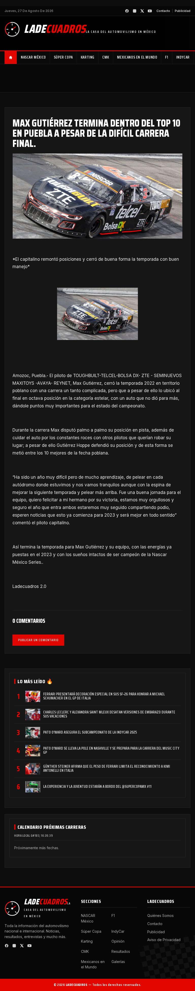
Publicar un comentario (38, 640)
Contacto (163, 11)
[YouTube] (150, 11)
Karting (87, 57)
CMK (105, 57)
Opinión (117, 941)
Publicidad (182, 11)
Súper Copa (63, 57)
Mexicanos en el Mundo (137, 57)
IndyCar (183, 57)
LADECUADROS (77, 984)
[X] (142, 11)
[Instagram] (135, 11)
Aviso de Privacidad (164, 940)
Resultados (120, 951)
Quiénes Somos (160, 915)
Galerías (118, 961)
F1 (166, 57)
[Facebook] (127, 11)
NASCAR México (33, 57)
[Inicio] (11, 57)
